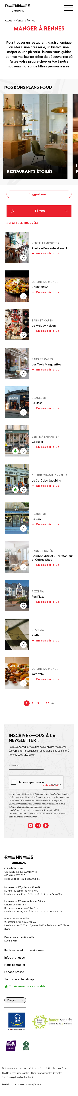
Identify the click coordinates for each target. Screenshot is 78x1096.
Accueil (9, 20)
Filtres (40, 211)
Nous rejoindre (30, 1068)
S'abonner (48, 785)
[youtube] (30, 825)
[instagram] (38, 825)
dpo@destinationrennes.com (22, 810)
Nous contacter (14, 965)
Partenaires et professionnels (24, 950)
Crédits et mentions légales (15, 1073)
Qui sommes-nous (11, 1068)
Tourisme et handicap (19, 979)
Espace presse (14, 972)
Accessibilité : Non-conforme (54, 1068)
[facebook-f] (46, 825)
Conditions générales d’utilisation (18, 1077)
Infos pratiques (14, 957)
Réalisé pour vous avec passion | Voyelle (21, 1084)
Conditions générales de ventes (46, 1073)
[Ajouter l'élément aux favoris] (23, 257)
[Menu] (68, 8)
